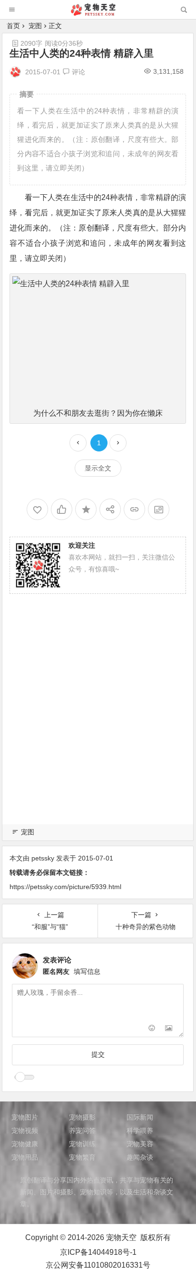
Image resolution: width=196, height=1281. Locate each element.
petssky (42, 858)
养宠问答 (82, 1130)
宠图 (35, 26)
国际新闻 (140, 1117)
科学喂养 (140, 1130)
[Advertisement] (98, 720)
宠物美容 (140, 1144)
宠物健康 (24, 1144)
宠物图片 (24, 1117)
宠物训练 (82, 1144)
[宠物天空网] (97, 13)
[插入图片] (168, 1029)
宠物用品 (24, 1157)
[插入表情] (151, 1029)
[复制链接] (134, 509)
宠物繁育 (82, 1157)
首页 (13, 26)
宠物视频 (24, 1130)
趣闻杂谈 (140, 1157)
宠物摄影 (82, 1117)
